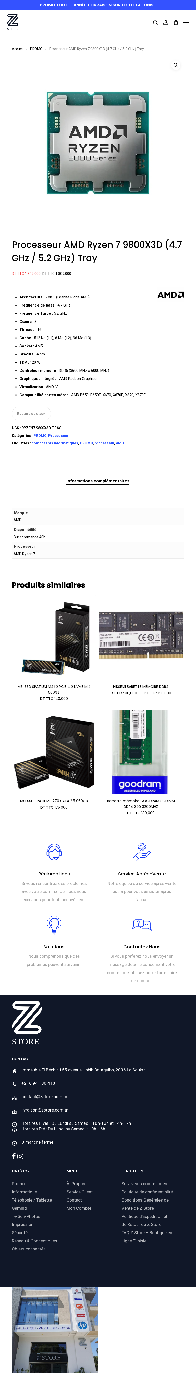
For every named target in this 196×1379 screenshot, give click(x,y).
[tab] (97, 481)
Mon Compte (79, 1208)
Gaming (19, 1208)
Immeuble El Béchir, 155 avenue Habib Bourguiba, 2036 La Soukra (83, 1069)
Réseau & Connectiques (34, 1240)
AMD (120, 443)
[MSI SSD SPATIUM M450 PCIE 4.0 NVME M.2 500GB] (54, 637)
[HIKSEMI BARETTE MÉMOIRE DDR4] (141, 637)
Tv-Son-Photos (26, 1216)
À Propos (76, 1183)
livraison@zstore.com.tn (44, 1110)
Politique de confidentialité (147, 1191)
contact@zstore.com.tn (44, 1096)
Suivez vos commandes (144, 1183)
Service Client (80, 1191)
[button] (186, 22)
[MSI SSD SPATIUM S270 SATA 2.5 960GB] (54, 752)
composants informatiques (55, 443)
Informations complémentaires (97, 480)
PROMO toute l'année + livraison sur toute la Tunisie (98, 5)
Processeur (58, 435)
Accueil (17, 49)
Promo (18, 1183)
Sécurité (20, 1232)
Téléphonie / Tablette (32, 1200)
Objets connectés (29, 1249)
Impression (22, 1224)
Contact (74, 1200)
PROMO (36, 49)
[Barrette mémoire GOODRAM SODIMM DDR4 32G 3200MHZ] (141, 752)
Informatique (24, 1191)
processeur (104, 443)
